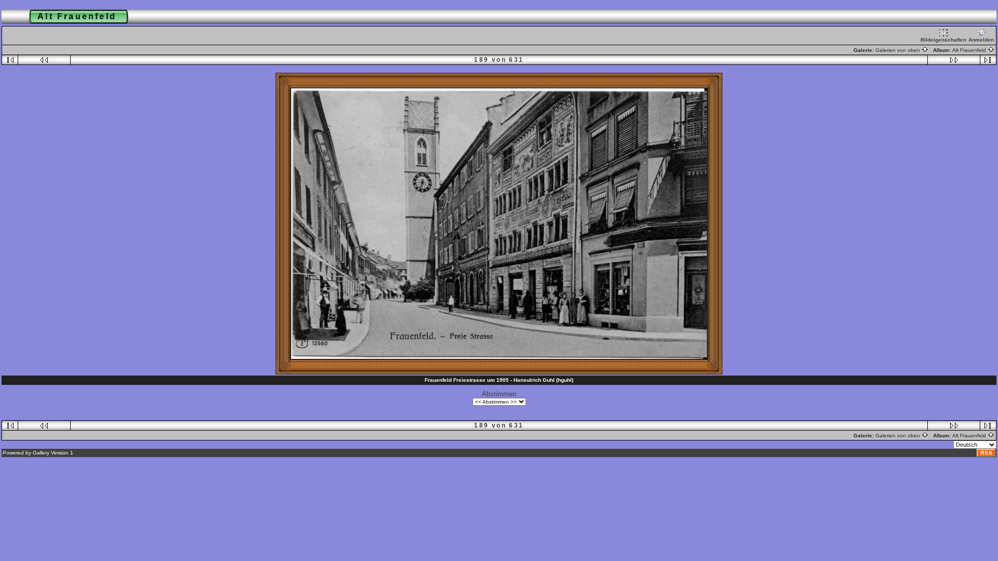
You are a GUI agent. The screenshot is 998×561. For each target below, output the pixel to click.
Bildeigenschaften (943, 40)
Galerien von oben (898, 50)
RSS (986, 453)
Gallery (41, 453)
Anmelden (981, 40)
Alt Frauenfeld (970, 50)
